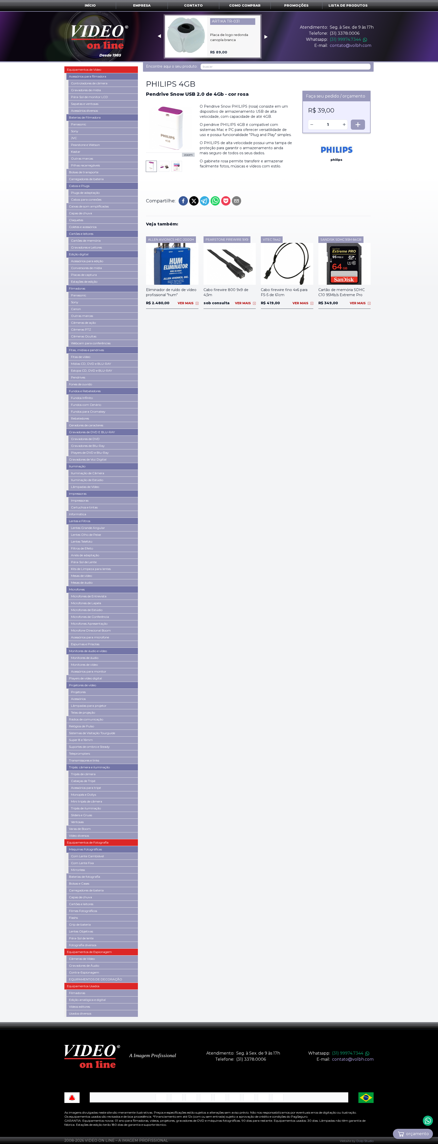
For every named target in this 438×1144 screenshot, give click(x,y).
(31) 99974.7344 (345, 39)
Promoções (296, 5)
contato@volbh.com (350, 45)
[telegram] (204, 201)
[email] (236, 201)
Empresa (142, 5)
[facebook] (183, 201)
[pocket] (226, 201)
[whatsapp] (215, 201)
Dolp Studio (365, 1141)
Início (90, 5)
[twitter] (194, 201)
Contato (193, 5)
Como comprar (245, 5)
